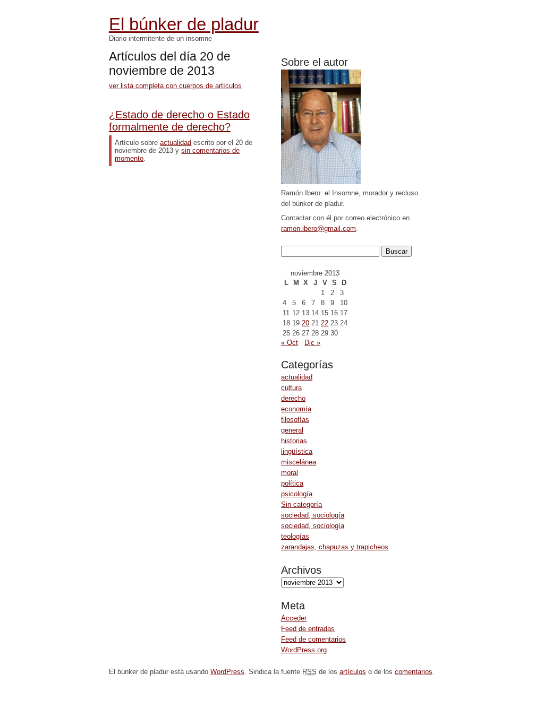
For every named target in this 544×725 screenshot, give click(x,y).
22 (324, 323)
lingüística (296, 451)
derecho (293, 398)
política (292, 483)
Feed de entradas (308, 629)
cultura (291, 388)
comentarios (413, 672)
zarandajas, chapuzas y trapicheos (334, 547)
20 (305, 323)
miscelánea (298, 462)
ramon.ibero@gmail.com (318, 228)
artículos (352, 672)
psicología (296, 494)
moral (289, 473)
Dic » (312, 343)
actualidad (296, 377)
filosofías (295, 420)
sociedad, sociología (312, 515)
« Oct (289, 343)
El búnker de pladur (184, 24)
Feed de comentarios (313, 639)
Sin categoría (301, 504)
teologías (295, 536)
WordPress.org (304, 650)
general (292, 430)
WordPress (227, 672)
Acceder (294, 618)
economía (296, 409)
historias (294, 441)
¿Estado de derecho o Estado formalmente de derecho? (179, 121)
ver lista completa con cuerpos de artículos (175, 86)
